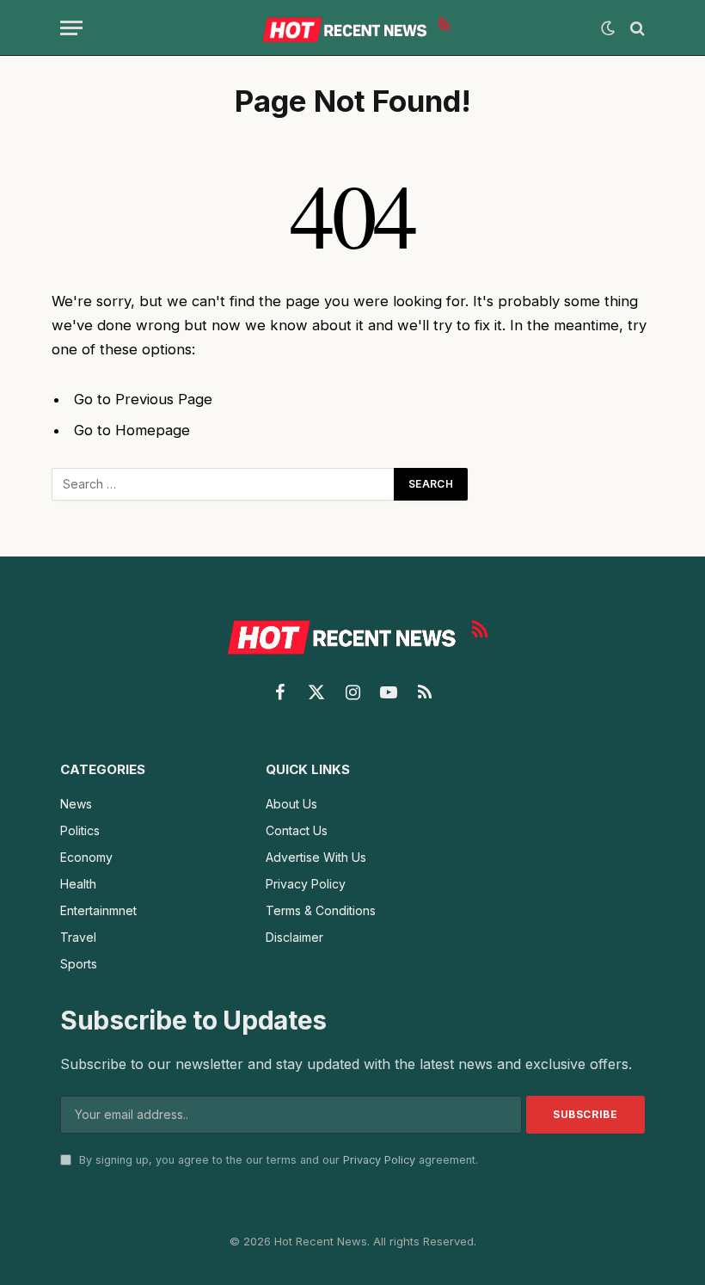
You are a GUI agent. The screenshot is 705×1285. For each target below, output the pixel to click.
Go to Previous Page (143, 399)
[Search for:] (223, 484)
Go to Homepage (132, 430)
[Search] (636, 28)
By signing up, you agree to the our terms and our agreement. (277, 1159)
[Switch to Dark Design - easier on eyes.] (608, 28)
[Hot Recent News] (352, 28)
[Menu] (71, 28)
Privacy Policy (379, 1159)
